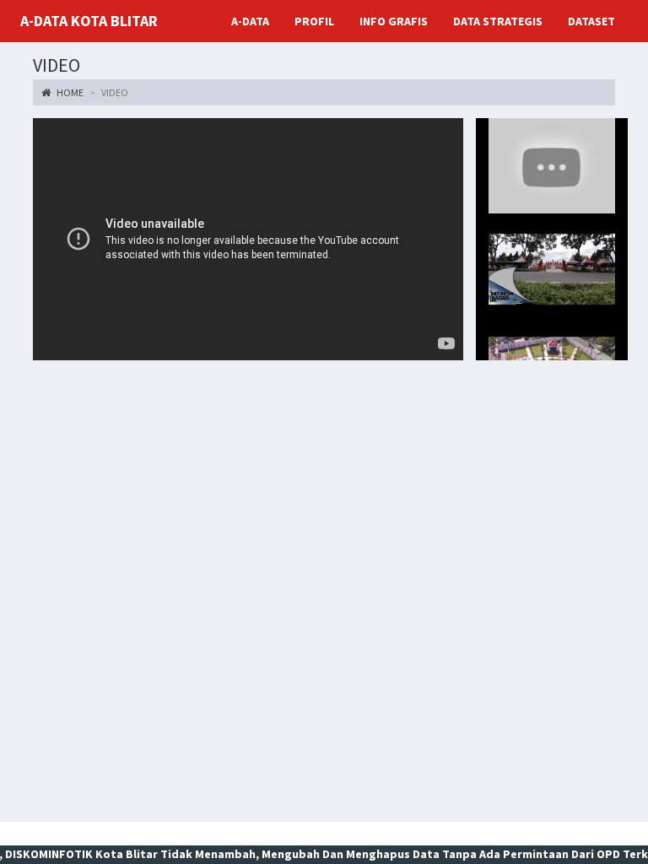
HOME (69, 92)
